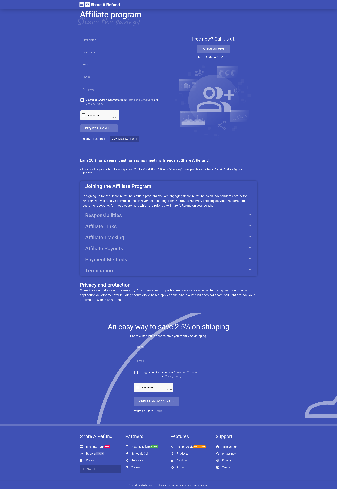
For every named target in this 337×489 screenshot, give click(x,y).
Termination (99, 271)
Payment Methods (106, 260)
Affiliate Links (101, 226)
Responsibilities (103, 215)
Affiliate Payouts (104, 249)
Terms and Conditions (140, 99)
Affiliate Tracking (104, 238)
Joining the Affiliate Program (118, 186)
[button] (168, 186)
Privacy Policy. (95, 103)
